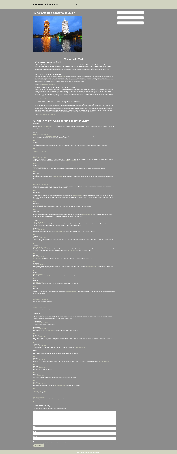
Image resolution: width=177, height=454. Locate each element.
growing (63, 76)
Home (64, 4)
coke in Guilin (75, 104)
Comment (36, 410)
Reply (34, 131)
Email (35, 431)
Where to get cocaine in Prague (49, 84)
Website (35, 436)
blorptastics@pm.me (46, 126)
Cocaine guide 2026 (45, 4)
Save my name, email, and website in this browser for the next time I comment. (52, 443)
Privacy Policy (73, 4)
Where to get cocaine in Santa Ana (47, 114)
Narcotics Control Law (55, 68)
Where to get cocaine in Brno (46, 98)
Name (35, 426)
